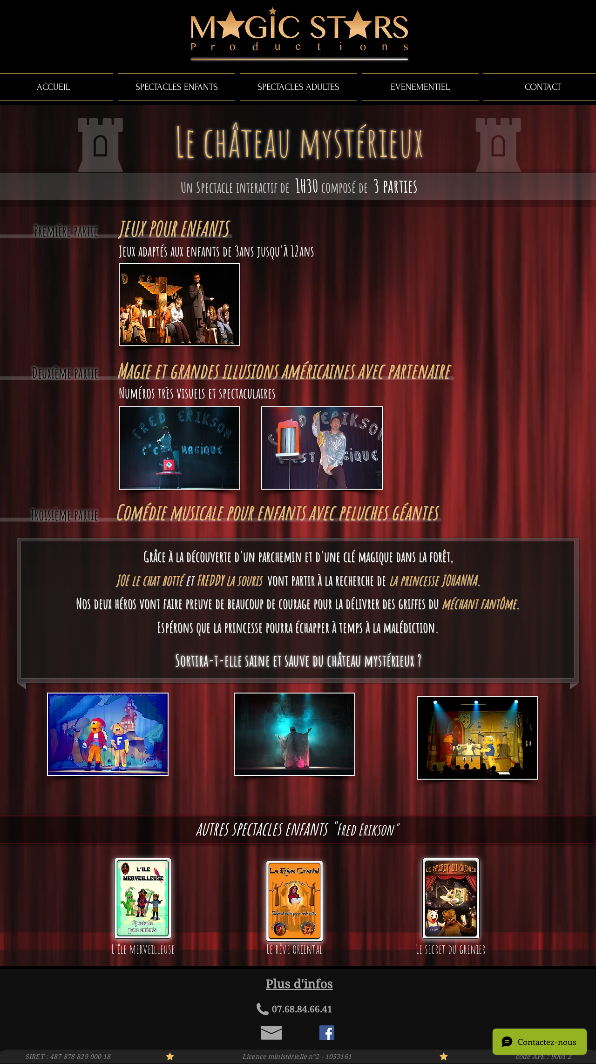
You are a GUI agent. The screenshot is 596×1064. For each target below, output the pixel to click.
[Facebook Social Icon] (326, 1032)
